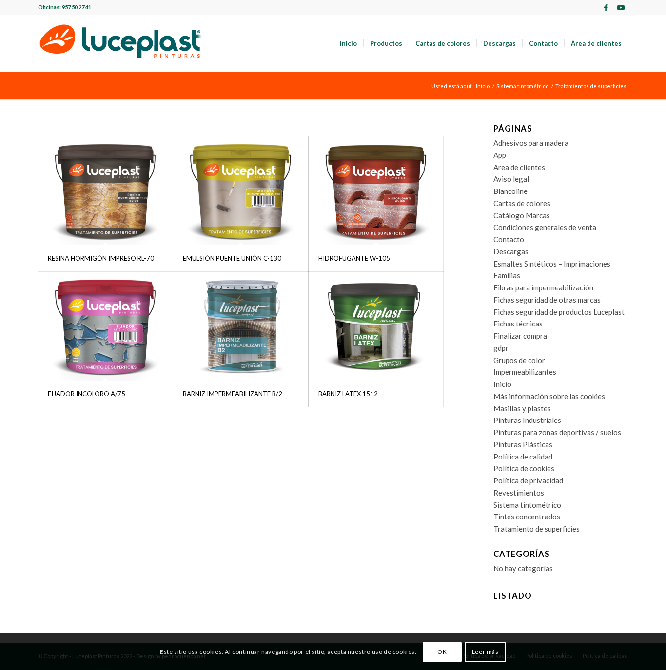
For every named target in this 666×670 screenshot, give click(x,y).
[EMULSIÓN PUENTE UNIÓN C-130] (240, 190)
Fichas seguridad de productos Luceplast (559, 311)
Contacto (508, 239)
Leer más (485, 651)
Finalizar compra (520, 335)
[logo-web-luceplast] (121, 43)
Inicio (502, 384)
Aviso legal (511, 178)
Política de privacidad (528, 480)
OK (442, 651)
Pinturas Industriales (527, 420)
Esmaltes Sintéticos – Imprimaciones (551, 263)
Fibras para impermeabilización (543, 287)
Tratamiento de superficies (536, 528)
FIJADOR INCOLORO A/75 (86, 394)
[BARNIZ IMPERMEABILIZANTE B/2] (240, 326)
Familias (506, 275)
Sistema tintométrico (527, 504)
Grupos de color (519, 360)
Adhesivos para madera (530, 142)
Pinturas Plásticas (522, 444)
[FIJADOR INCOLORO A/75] (105, 326)
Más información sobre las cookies (549, 396)
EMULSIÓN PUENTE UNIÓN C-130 (232, 258)
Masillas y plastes (522, 408)
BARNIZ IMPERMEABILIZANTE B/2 (232, 394)
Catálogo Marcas (521, 215)
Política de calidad (522, 456)
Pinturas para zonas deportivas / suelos (557, 432)
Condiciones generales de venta (544, 227)
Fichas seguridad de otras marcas (547, 299)
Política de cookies (523, 468)
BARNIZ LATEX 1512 (348, 394)
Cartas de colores (521, 203)
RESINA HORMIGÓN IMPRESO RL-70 (101, 258)
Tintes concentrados (526, 516)
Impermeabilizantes (524, 371)
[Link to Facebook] (606, 7)
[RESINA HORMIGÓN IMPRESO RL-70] (105, 190)
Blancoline (510, 191)
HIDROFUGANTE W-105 (354, 258)
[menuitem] (348, 43)
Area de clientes (519, 167)
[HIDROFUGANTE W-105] (376, 190)
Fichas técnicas (518, 323)
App (499, 155)
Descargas (511, 251)
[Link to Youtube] (620, 7)
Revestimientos (518, 492)
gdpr (501, 348)
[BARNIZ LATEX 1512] (376, 326)
